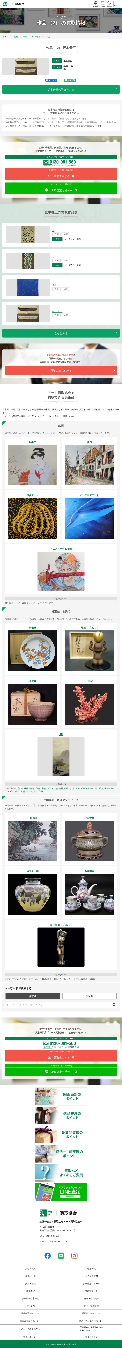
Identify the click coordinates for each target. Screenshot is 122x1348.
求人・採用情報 (91, 1305)
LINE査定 (30, 1290)
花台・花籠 (52, 788)
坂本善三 (68, 60)
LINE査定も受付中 (62, 190)
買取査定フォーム (91, 1283)
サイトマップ (91, 1336)
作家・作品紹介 (91, 1298)
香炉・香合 (109, 788)
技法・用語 (30, 1283)
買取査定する (62, 176)
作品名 (89, 996)
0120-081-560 (52, 1235)
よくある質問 (91, 1275)
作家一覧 (91, 1268)
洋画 (66, 65)
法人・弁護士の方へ (30, 1328)
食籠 (23, 791)
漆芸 (35, 791)
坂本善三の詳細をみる (61, 89)
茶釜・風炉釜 (87, 788)
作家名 (32, 996)
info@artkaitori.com (57, 1241)
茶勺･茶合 (14, 791)
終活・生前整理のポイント (91, 1320)
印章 (41, 791)
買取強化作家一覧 (30, 1298)
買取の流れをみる (61, 370)
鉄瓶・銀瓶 (29, 788)
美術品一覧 (30, 1275)
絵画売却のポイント (91, 1313)
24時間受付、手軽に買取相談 (61, 170)
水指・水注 (75, 788)
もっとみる (61, 333)
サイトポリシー (30, 1336)
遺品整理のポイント (30, 1313)
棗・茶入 (99, 788)
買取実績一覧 (91, 1290)
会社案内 (30, 1305)
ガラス (29, 791)
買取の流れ (30, 1268)
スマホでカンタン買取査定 (61, 184)
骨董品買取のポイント (30, 1320)
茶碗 (66, 788)
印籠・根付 (41, 788)
